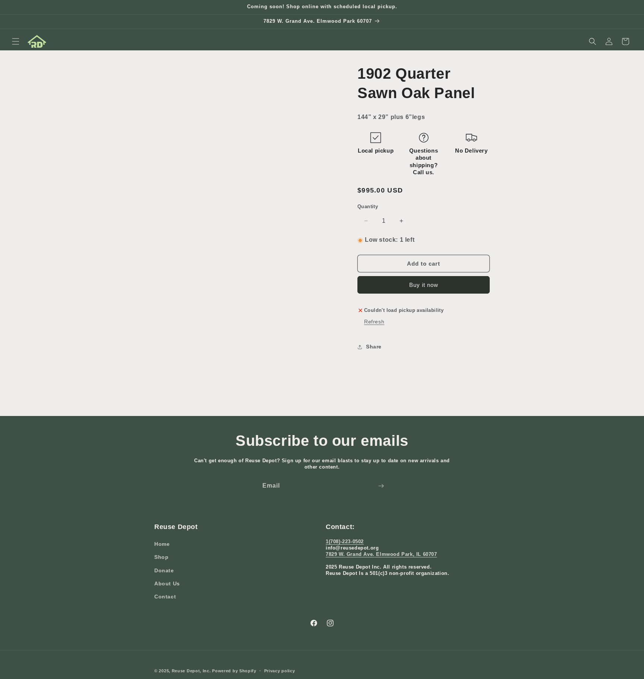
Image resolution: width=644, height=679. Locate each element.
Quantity (367, 206)
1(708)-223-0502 (345, 542)
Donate (164, 570)
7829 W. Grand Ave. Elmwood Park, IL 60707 (381, 554)
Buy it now (423, 285)
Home (162, 544)
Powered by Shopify (234, 671)
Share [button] (374, 347)
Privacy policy (279, 670)
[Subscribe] (381, 486)
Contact (165, 597)
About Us (167, 583)
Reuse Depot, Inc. (191, 671)
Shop (161, 557)
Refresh (374, 322)
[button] (15, 41)
